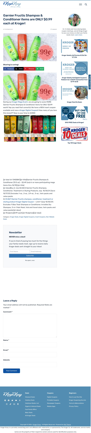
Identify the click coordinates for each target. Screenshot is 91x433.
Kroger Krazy (37, 424)
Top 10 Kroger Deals (74, 143)
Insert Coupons (40, 217)
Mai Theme (67, 424)
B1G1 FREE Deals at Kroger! (74, 122)
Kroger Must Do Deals (74, 102)
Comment (54, 29)
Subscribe (30, 256)
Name (6, 340)
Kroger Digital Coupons (27, 217)
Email (6, 350)
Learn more (78, 35)
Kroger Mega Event (20, 102)
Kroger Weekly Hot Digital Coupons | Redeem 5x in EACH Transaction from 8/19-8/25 (74, 79)
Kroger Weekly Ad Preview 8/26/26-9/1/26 (74, 56)
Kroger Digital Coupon (29, 110)
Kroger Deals (14, 217)
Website (6, 360)
